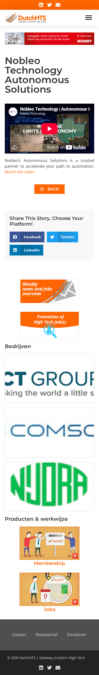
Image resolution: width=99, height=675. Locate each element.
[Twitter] (49, 5)
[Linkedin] (41, 5)
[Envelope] (58, 5)
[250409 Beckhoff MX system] (49, 43)
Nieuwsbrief (46, 634)
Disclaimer (76, 634)
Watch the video (19, 172)
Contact (19, 634)
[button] (88, 17)
